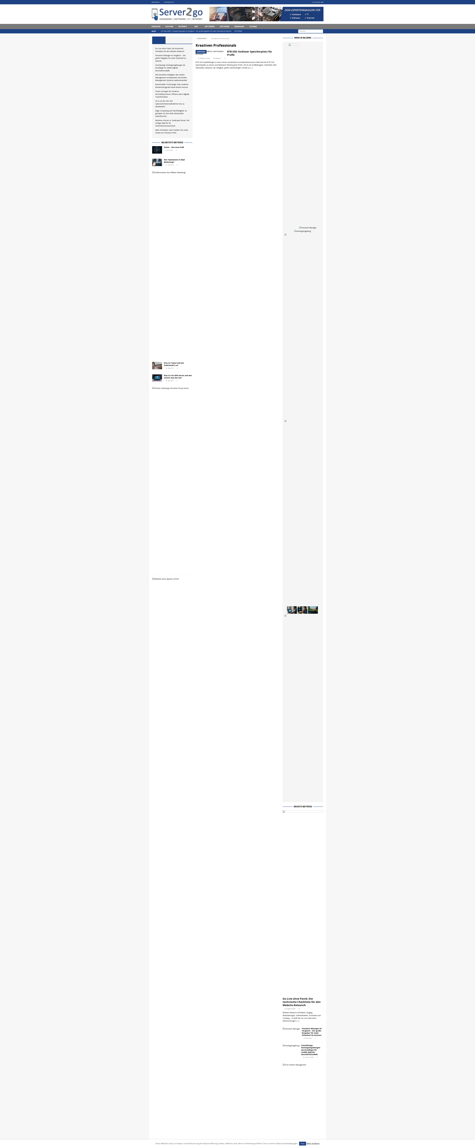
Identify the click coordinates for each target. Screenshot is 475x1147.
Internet (182, 26)
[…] (251, 68)
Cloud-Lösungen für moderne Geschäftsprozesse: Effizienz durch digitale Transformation (172, 94)
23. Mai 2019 (170, 165)
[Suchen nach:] (310, 31)
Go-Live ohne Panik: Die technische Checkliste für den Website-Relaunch (302, 1002)
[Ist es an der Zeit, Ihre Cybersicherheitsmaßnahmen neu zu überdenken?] (302, 610)
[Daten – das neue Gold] (157, 150)
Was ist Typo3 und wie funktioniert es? (174, 364)
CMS (196, 26)
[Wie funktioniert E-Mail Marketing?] (157, 162)
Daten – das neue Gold (174, 147)
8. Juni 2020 (169, 150)
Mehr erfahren (313, 1143)
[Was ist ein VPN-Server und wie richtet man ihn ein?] (157, 378)
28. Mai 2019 (170, 368)
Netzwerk (210, 26)
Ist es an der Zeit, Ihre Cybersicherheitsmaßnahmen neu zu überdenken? (169, 104)
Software (224, 26)
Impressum (155, 2)
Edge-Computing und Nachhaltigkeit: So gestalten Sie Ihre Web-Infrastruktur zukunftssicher (171, 113)
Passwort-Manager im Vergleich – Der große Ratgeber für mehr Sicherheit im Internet (170, 58)
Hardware (239, 26)
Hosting (169, 26)
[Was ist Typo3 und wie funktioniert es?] (157, 365)
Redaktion (217, 58)
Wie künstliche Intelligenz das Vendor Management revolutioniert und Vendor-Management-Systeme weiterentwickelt (171, 77)
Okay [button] (303, 1143)
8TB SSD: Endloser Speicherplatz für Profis (249, 53)
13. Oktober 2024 (203, 58)
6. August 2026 (290, 1009)
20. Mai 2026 (307, 1038)
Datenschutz (169, 2)
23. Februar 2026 (308, 1057)
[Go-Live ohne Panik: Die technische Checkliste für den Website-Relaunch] (293, 136)
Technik (253, 26)
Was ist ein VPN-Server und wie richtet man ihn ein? (178, 376)
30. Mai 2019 (170, 381)
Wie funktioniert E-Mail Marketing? (174, 161)
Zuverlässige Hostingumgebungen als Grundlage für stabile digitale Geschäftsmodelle (170, 68)
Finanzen (156, 26)
